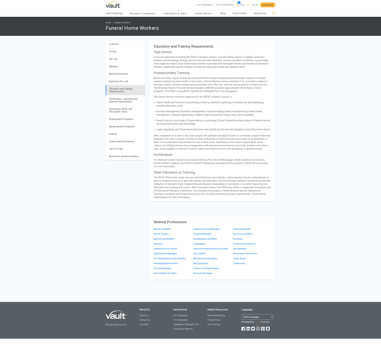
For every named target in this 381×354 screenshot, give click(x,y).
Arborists (158, 244)
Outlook (113, 134)
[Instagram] (258, 328)
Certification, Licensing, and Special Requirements (123, 100)
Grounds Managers (163, 268)
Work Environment (118, 73)
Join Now (268, 5)
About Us (144, 315)
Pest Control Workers (243, 234)
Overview (114, 44)
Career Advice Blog (216, 315)
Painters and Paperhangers (206, 268)
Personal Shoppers (242, 229)
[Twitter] (253, 328)
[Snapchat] (268, 328)
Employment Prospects (121, 119)
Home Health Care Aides (165, 273)
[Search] (274, 13)
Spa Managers (240, 248)
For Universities (225, 5)
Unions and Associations (122, 141)
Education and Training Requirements (120, 90)
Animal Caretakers (162, 229)
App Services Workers (164, 239)
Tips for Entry (116, 148)
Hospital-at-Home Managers (206, 229)
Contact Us (145, 320)
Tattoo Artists (239, 258)
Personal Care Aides (202, 273)
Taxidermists (239, 263)
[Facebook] (243, 328)
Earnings (113, 66)
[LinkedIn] (248, 328)
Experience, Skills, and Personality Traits (120, 110)
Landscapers (199, 244)
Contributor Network (183, 329)
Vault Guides (239, 13)
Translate (265, 322)
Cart (242, 5)
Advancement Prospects (122, 126)
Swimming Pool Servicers (245, 253)
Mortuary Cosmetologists (205, 258)
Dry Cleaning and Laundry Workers (170, 258)
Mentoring (260, 13)
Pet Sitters (238, 239)
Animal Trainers (161, 234)
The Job (113, 59)
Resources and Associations (124, 156)
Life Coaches (199, 253)
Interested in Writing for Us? (186, 324)
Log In (255, 5)
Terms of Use (213, 324)
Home (108, 23)
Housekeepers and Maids (205, 239)
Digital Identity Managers (165, 253)
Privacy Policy (214, 320)
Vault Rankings (114, 13)
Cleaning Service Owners (165, 248)
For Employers (205, 5)
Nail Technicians (200, 263)
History (113, 51)
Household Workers (202, 234)
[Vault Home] (113, 4)
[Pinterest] (263, 328)
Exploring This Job (118, 81)
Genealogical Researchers (166, 263)
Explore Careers (122, 23)
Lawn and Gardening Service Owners (210, 248)
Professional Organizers (244, 244)
